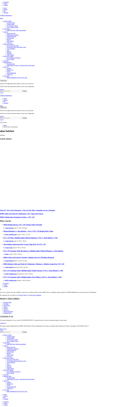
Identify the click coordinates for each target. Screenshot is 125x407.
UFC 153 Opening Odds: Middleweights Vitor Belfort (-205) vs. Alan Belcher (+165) (32, 277)
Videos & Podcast (8, 311)
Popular (5, 9)
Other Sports (10, 41)
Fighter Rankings (11, 36)
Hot (4, 11)
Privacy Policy (23, 295)
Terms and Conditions (35, 295)
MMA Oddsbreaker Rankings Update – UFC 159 (17, 217)
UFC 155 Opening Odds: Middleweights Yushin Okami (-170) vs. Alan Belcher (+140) (33, 271)
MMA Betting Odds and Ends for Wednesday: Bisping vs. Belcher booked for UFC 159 (33, 264)
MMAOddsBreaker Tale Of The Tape (17, 77)
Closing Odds (10, 24)
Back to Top (3, 329)
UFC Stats (6, 76)
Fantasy (5, 307)
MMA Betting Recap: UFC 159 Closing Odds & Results (22, 225)
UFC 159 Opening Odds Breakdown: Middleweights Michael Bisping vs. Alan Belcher (33, 251)
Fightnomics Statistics (12, 35)
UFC (8, 50)
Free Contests (10, 59)
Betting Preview (11, 33)
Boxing (9, 39)
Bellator (9, 51)
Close (1, 330)
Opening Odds (11, 22)
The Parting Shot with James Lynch (16, 47)
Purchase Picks (11, 64)
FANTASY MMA (8, 56)
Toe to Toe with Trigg (13, 45)
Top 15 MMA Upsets (12, 27)
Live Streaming (11, 48)
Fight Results (10, 38)
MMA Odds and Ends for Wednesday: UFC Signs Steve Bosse (21, 214)
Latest (5, 8)
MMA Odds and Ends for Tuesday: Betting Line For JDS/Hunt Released (28, 257)
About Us (6, 67)
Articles (5, 32)
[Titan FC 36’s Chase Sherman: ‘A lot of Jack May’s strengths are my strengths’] (62, 175)
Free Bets (6, 61)
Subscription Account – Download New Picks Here (21, 65)
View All (9, 42)
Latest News (6, 29)
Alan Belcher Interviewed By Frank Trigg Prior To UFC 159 (24, 244)
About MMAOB (11, 73)
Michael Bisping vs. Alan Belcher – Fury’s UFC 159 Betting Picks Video (28, 231)
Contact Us (10, 74)
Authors (9, 68)
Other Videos (10, 54)
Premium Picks (7, 62)
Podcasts (9, 53)
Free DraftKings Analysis (13, 58)
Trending (5, 12)
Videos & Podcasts (8, 44)
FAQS (8, 71)
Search (24, 91)
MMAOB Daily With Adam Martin (16, 30)
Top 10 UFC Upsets (12, 26)
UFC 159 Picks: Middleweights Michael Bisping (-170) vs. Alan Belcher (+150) (30, 238)
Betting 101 (10, 70)
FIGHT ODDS (7, 21)
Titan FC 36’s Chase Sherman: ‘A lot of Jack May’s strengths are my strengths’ (27, 210)
